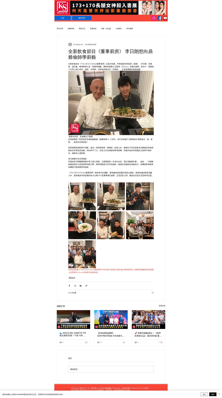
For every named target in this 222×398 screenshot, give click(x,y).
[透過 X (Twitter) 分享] (75, 286)
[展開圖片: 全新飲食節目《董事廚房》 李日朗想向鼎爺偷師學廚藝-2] (111, 196)
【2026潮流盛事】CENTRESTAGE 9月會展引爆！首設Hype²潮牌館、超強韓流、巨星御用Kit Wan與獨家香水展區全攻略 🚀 (110, 334)
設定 (204, 394)
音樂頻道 (93, 28)
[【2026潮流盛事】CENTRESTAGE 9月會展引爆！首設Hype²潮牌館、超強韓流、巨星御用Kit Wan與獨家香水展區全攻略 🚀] (111, 319)
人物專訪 (118, 28)
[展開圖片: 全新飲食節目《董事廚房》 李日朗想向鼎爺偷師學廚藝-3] (140, 196)
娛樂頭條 (71, 28)
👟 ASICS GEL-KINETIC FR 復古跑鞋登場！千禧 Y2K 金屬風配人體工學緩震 (73, 334)
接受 (212, 394)
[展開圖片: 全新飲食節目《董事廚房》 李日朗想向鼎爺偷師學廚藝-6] (140, 225)
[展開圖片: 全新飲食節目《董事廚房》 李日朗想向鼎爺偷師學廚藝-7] (82, 225)
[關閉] (219, 394)
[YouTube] (165, 18)
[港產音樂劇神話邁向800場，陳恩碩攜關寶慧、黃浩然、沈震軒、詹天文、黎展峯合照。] (148, 319)
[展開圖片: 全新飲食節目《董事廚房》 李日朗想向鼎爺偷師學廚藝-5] (82, 254)
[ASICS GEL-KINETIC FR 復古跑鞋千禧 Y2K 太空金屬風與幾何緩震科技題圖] (73, 319)
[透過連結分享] (86, 286)
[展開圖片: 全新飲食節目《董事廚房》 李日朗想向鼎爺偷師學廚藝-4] (111, 225)
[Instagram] (154, 18)
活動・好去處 (106, 28)
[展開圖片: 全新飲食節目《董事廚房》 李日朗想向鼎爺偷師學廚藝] (82, 196)
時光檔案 (129, 28)
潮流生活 (82, 28)
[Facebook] (159, 18)
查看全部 (162, 306)
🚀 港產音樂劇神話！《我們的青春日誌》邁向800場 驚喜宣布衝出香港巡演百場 (148, 334)
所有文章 (60, 28)
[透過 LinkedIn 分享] (81, 286)
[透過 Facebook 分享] (69, 286)
